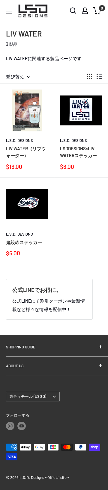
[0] (97, 10)
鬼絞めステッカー (24, 242)
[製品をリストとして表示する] (99, 76)
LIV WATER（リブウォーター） (26, 152)
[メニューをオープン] (9, 11)
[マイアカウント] (85, 10)
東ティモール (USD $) (27, 396)
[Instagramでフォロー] (10, 426)
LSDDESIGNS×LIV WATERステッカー (78, 152)
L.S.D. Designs (19, 140)
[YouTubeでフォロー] (21, 426)
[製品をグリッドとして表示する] (89, 76)
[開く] (73, 10)
